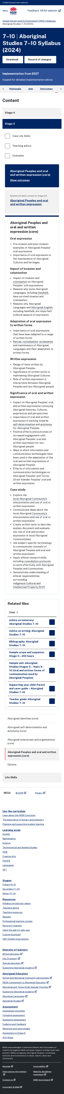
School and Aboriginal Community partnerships (25, 978)
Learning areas (11, 830)
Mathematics (9, 838)
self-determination (24, 424)
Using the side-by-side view (16, 930)
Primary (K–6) (9, 884)
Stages (6, 880)
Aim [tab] (30, 89)
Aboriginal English (42, 307)
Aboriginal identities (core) (22, 718)
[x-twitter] (5, 801)
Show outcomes (20, 180)
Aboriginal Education (15, 973)
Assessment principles (13, 1011)
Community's (39, 513)
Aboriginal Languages (13, 996)
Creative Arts (9, 856)
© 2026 (19, 793)
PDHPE (6, 861)
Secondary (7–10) (11, 889)
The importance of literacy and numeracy (23, 820)
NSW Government (41, 1080)
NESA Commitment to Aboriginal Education (24, 982)
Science (6, 843)
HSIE (5, 852)
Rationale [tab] (15, 89)
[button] (32, 124)
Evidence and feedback (14, 1024)
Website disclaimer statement (42, 1073)
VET (4, 870)
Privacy (38, 793)
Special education (11, 963)
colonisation (20, 281)
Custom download (11, 934)
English (6, 834)
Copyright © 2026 (10, 1087)
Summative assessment (14, 1020)
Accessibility (39, 1066)
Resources (9, 899)
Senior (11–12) (9, 893)
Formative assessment (13, 1015)
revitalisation (30, 341)
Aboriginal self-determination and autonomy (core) (27, 729)
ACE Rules (7, 1037)
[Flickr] (30, 801)
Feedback (33, 10)
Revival (17, 341)
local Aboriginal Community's (30, 498)
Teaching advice (10, 908)
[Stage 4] (32, 113)
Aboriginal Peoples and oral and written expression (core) (32, 754)
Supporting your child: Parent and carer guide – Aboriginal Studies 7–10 (27, 688)
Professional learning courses (17, 921)
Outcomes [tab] (46, 89)
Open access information (14, 1072)
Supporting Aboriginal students (18, 968)
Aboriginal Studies (11, 1001)
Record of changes (12, 925)
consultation (31, 561)
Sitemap (6, 1066)
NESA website (48, 10)
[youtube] (18, 801)
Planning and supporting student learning (23, 824)
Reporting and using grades (16, 1028)
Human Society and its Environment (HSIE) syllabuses (29, 21)
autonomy (46, 424)
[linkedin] (12, 801)
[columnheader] (28, 612)
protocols (45, 561)
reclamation (46, 341)
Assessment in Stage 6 (13, 1033)
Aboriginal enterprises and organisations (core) (31, 741)
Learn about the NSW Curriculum (18, 815)
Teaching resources (12, 912)
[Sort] (17, 612)
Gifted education (11, 954)
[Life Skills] (32, 777)
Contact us (7, 1080)
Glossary (6, 917)
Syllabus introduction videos (16, 903)
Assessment (10, 1006)
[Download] (52, 622)
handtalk (43, 292)
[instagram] (24, 801)
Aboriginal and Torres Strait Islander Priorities (25, 987)
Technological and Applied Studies (19, 847)
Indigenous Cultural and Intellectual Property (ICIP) (29, 585)
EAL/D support (9, 958)
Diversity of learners (15, 949)
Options (11, 764)
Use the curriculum (13, 811)
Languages (8, 865)
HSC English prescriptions (15, 939)
